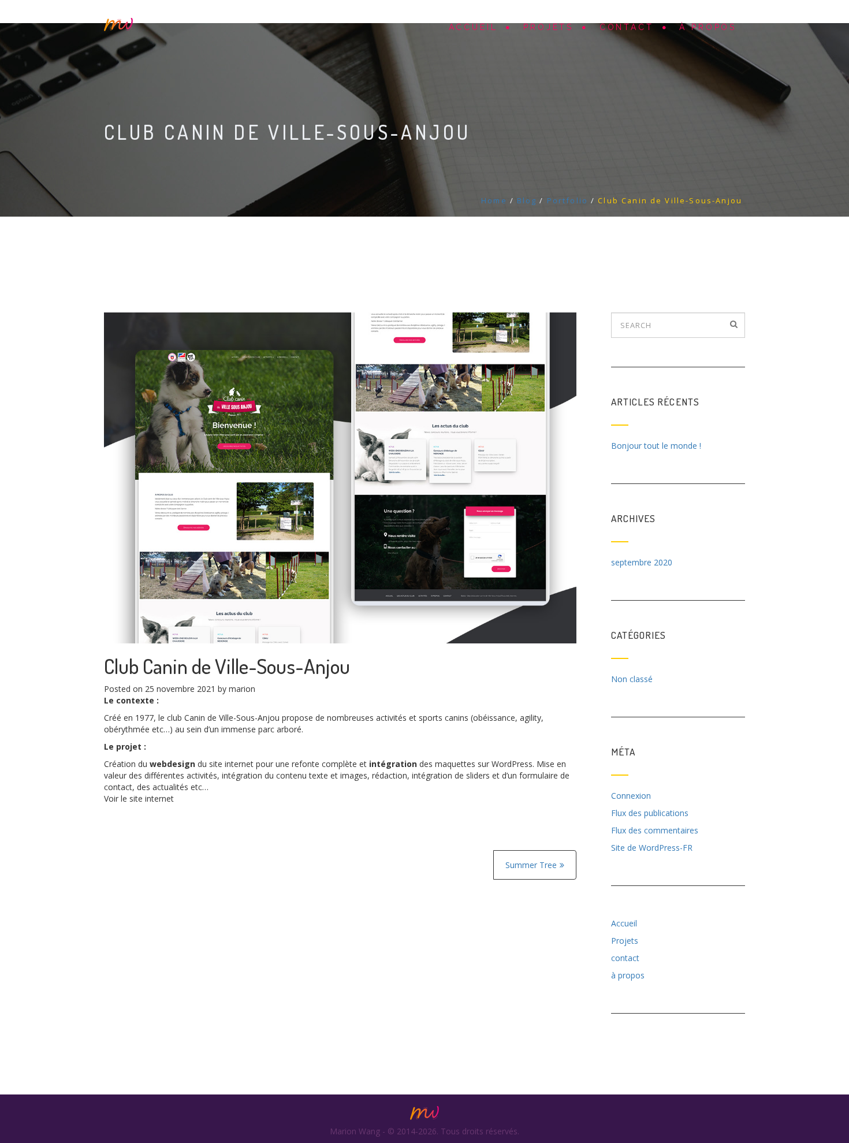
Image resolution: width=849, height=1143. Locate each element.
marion (242, 688)
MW (118, 24)
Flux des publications (649, 812)
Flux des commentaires (654, 830)
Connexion (631, 795)
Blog (527, 200)
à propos (707, 27)
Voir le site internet (139, 798)
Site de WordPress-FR (651, 847)
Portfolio (567, 200)
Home (494, 200)
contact (626, 27)
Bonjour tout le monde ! (656, 445)
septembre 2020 (641, 562)
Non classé (632, 678)
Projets (548, 27)
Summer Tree (531, 864)
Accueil (473, 27)
